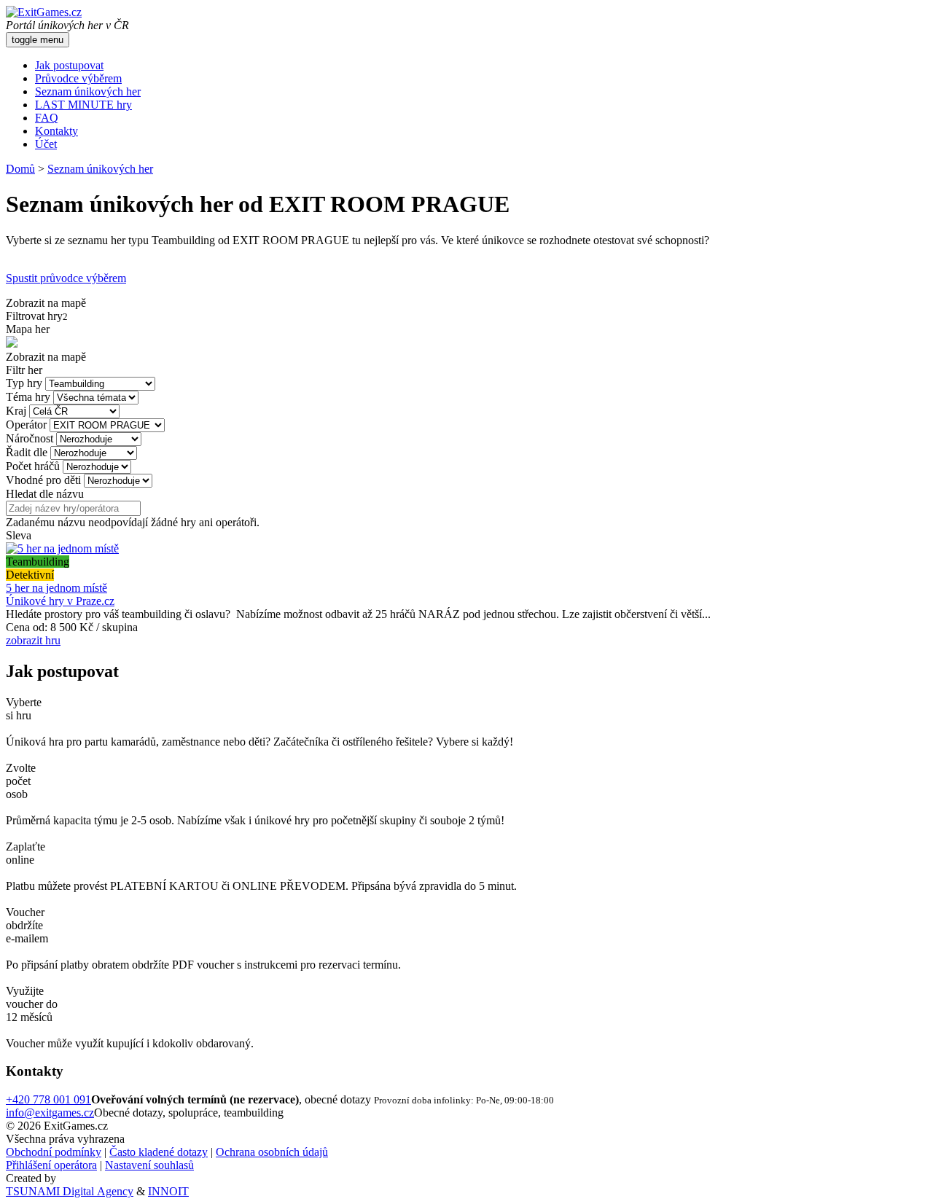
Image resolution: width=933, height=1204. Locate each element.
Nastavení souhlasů (149, 1165)
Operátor (26, 424)
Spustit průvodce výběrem (66, 278)
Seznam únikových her (88, 91)
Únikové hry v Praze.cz (60, 601)
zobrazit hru (33, 640)
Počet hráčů (33, 466)
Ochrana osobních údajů (272, 1152)
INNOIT (168, 1191)
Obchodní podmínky (53, 1152)
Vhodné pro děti (43, 480)
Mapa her (28, 329)
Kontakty (56, 131)
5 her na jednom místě (56, 588)
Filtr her (24, 370)
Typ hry (24, 383)
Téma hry (28, 397)
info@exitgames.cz (50, 1112)
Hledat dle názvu (45, 494)
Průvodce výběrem (78, 78)
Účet (46, 144)
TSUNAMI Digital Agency (69, 1191)
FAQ (46, 118)
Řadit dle (26, 452)
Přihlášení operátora (51, 1165)
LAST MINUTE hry (83, 104)
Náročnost (29, 438)
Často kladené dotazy (158, 1152)
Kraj (16, 410)
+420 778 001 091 (48, 1099)
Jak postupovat (69, 65)
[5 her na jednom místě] (62, 548)
